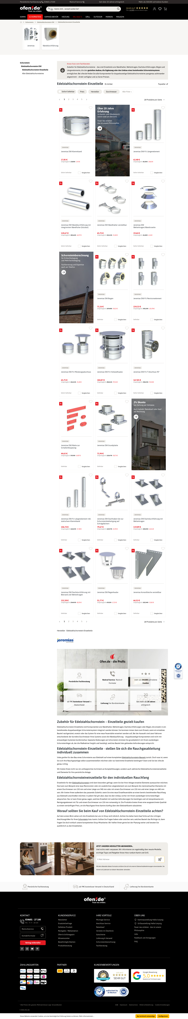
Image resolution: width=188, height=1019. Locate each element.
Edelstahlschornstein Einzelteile (35, 70)
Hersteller (95, 92)
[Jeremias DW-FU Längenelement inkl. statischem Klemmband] (76, 492)
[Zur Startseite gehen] (31, 9)
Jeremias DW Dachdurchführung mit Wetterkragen (148, 520)
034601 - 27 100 (33, 919)
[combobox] (85, 9)
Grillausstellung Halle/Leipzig (150, 923)
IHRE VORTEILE (104, 915)
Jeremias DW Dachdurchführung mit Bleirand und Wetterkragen (75, 593)
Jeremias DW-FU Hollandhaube (110, 372)
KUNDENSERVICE (67, 915)
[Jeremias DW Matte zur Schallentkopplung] (76, 418)
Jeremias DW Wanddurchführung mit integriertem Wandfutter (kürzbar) (76, 226)
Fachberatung (101, 946)
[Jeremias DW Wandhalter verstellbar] (112, 198)
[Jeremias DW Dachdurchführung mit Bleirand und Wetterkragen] (76, 565)
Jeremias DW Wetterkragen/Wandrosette (144, 226)
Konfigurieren (163, 1016)
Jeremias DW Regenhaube (107, 592)
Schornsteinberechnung (105, 942)
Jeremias (30, 46)
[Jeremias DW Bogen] (112, 272)
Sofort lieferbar (68, 91)
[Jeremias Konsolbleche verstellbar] (148, 565)
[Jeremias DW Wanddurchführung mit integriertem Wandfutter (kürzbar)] (76, 198)
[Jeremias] (31, 34)
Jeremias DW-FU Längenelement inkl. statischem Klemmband (76, 520)
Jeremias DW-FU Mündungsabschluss (76, 372)
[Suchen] (118, 9)
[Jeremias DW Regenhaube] (112, 565)
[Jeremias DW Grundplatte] (112, 418)
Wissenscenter (64, 938)
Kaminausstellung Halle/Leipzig (150, 920)
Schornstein (25, 63)
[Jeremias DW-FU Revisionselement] (148, 272)
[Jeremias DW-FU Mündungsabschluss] (76, 345)
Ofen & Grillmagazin (66, 934)
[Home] (21, 22)
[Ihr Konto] (154, 9)
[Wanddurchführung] (50, 34)
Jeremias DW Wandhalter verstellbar (112, 225)
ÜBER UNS (139, 915)
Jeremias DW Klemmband (71, 151)
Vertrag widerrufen (32, 943)
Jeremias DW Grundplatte (107, 445)
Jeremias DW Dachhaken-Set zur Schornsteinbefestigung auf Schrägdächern (110, 521)
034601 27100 (49, 2)
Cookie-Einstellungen (162, 1005)
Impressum (123, 1005)
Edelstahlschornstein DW (31, 66)
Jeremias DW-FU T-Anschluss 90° (146, 372)
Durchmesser (111, 92)
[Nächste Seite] (86, 100)
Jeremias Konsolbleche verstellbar (147, 592)
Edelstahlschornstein (80, 783)
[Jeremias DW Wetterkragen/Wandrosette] (148, 198)
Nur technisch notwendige (146, 1016)
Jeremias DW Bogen (105, 298)
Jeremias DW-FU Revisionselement (147, 298)
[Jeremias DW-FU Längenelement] (148, 125)
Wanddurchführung (50, 46)
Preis (82, 92)
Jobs (136, 934)
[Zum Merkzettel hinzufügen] (91, 107)
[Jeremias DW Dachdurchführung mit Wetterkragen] (148, 492)
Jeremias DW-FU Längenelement (146, 151)
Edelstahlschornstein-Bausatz (134, 757)
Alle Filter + (127, 92)
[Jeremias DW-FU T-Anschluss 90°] (148, 345)
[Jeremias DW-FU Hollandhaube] (112, 345)
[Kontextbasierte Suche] (50, 9)
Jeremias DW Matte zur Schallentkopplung (70, 446)
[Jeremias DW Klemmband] (76, 125)
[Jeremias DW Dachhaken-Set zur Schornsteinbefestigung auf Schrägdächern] (112, 492)
